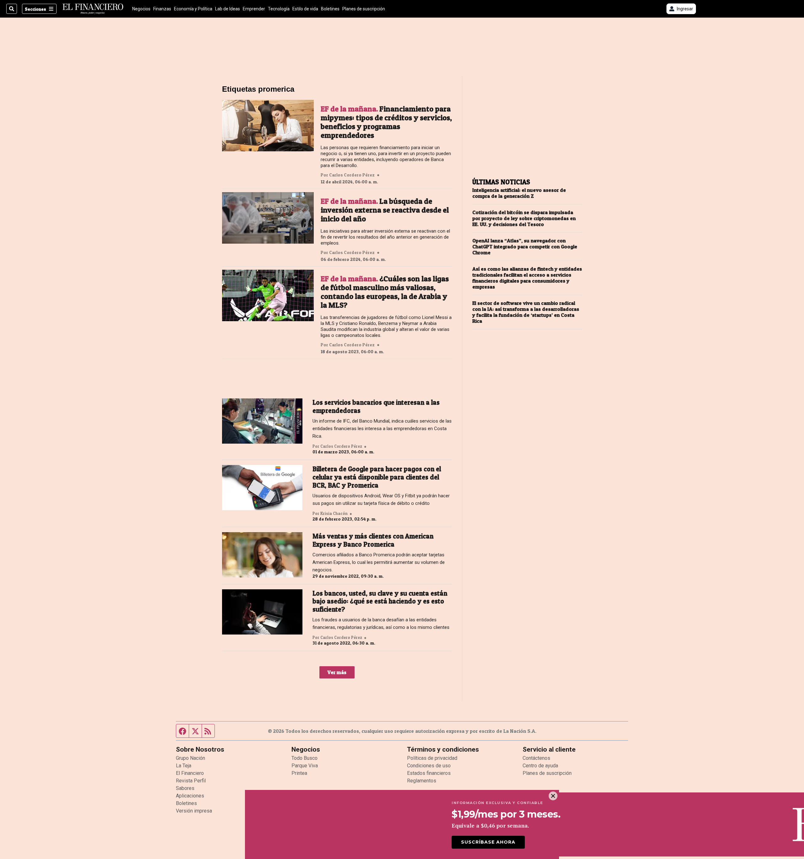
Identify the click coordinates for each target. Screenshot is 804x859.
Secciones (35, 9)
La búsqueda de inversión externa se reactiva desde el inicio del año (385, 210)
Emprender (254, 9)
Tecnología (279, 9)
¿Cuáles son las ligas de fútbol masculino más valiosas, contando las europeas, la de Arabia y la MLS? (385, 292)
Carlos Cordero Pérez (352, 174)
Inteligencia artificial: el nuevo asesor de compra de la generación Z (519, 193)
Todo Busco (304, 758)
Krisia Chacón (334, 513)
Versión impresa (194, 811)
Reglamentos (421, 781)
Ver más (337, 672)
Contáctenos (536, 758)
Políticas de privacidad (432, 758)
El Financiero (190, 773)
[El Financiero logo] (93, 9)
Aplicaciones (190, 796)
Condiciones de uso (429, 766)
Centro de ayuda (540, 766)
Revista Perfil (191, 781)
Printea (299, 773)
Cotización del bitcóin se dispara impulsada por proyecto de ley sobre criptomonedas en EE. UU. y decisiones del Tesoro (524, 218)
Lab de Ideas (227, 9)
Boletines (330, 9)
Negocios (141, 9)
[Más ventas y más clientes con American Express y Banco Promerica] (262, 554)
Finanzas (162, 9)
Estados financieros (429, 773)
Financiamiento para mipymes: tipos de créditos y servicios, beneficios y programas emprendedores (386, 122)
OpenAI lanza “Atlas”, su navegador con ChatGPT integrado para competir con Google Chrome (524, 247)
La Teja (183, 766)
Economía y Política (193, 9)
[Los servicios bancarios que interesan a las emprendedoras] (262, 421)
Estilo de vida (305, 9)
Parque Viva (304, 766)
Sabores (185, 788)
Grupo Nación (190, 758)
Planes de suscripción (363, 9)
